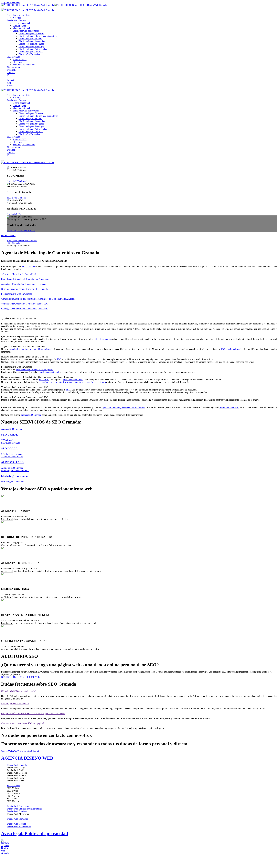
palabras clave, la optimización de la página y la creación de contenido (74, 382)
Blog (9, 82)
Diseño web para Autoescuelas (33, 49)
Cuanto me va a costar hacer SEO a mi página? (22, 723)
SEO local (44, 379)
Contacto (11, 72)
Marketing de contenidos (24, 64)
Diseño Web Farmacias (29, 54)
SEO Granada (13, 57)
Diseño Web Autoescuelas (19, 826)
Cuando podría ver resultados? (15, 703)
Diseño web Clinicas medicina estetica (24, 808)
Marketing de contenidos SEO (21, 230)
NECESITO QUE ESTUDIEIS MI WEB (20, 677)
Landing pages (19, 25)
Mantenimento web (21, 28)
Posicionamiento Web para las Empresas (34, 369)
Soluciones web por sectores (26, 31)
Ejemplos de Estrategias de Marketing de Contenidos (25, 279)
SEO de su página (103, 339)
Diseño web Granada (16, 20)
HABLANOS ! (8, 235)
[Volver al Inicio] (54, 5)
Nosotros (17, 18)
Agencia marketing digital (19, 15)
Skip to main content (10, 2)
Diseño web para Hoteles (30, 38)
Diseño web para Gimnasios (31, 33)
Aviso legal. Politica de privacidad (34, 833)
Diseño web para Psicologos (31, 46)
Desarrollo (12, 70)
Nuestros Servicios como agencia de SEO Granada (24, 289)
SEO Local (18, 62)
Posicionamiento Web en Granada (16, 294)
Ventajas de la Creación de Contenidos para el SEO (24, 303)
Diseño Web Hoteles (16, 824)
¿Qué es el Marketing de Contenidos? (18, 274)
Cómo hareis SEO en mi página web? (18, 691)
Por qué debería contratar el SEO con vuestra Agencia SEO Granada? (33, 713)
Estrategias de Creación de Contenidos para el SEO (24, 308)
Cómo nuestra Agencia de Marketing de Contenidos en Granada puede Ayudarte (38, 299)
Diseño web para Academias (32, 41)
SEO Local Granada (16, 197)
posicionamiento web (50, 372)
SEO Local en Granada (231, 349)
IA (8, 75)
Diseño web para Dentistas (31, 51)
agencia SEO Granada (31, 415)
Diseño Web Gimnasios (18, 806)
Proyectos (11, 80)
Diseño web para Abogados (31, 44)
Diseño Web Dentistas (17, 811)
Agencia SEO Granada (17, 181)
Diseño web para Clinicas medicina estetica (38, 36)
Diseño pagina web (21, 23)
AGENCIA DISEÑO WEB (27, 758)
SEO (59, 359)
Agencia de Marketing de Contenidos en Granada (23, 284)
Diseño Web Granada (17, 765)
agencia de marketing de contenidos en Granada (31, 349)
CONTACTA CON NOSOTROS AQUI (20, 751)
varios (9, 85)
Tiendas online (13, 67)
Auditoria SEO (19, 59)
